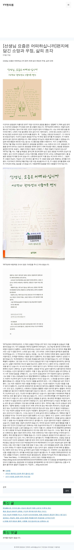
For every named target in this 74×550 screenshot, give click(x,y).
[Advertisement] (37, 24)
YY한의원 (8, 4)
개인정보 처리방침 (47, 547)
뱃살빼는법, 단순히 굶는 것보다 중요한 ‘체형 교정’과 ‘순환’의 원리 (27, 508)
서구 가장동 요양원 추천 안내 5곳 (17, 477)
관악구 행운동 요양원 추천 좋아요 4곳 (19, 474)
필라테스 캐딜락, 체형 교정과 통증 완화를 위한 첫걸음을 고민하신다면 (29, 518)
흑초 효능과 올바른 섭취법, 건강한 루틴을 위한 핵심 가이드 (25, 511)
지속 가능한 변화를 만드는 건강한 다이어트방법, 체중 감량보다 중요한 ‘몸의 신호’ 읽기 (35, 515)
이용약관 (57, 547)
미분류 (7, 471)
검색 (4, 487)
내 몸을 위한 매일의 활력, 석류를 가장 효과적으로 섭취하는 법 (26, 521)
